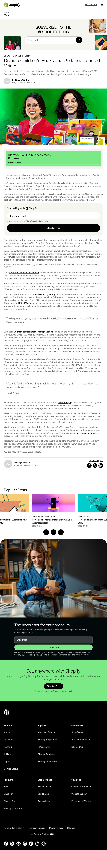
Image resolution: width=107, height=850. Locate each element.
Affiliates (8, 754)
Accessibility (44, 801)
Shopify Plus (10, 801)
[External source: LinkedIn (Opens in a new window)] (37, 844)
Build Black (43, 794)
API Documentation (80, 739)
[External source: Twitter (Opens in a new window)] (12, 844)
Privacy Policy (82, 655)
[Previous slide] (46, 532)
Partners (8, 747)
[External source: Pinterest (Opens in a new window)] (43, 844)
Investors (8, 739)
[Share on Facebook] (89, 465)
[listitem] (53, 510)
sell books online (85, 433)
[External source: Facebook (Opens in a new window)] (6, 844)
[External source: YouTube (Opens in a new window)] (18, 844)
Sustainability (44, 786)
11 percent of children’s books (24, 272)
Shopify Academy (46, 754)
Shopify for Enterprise (14, 808)
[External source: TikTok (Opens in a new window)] (31, 844)
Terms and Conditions (61, 655)
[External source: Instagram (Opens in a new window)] (25, 844)
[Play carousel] (53, 532)
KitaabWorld (25, 303)
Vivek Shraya (64, 402)
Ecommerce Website (81, 801)
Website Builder (79, 794)
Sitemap (71, 828)
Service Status (11, 768)
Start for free (91, 4)
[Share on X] (95, 465)
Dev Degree (77, 747)
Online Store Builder (81, 786)
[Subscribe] (79, 40)
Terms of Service (37, 828)
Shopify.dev (77, 732)
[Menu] (102, 4)
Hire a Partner (44, 747)
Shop (6, 786)
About (7, 732)
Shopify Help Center (48, 739)
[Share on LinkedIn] (100, 465)
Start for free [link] (53, 228)
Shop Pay (8, 794)
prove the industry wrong (43, 294)
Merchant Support (47, 732)
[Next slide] (61, 532)
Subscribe (53, 647)
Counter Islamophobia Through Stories (33, 331)
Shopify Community (47, 761)
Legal (6, 761)
